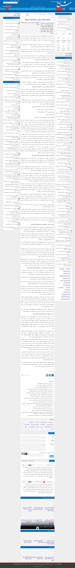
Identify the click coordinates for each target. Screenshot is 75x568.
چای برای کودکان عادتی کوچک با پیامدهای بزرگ (13, 94)
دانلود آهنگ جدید (66, 271)
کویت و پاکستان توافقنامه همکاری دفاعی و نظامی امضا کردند (11, 228)
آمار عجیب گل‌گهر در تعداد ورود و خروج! (27, 541)
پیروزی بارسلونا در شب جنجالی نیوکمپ (11, 111)
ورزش (54, 9)
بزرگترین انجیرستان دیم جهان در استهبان (27, 557)
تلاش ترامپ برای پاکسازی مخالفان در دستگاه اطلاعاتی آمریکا (12, 127)
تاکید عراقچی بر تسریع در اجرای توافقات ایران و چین (64, 189)
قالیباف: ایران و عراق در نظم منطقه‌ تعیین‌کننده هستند (65, 238)
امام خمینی (50, 422)
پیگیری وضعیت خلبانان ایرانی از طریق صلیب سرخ (38, 508)
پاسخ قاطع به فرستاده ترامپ (65, 179)
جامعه (26, 9)
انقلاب (37, 426)
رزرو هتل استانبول (66, 278)
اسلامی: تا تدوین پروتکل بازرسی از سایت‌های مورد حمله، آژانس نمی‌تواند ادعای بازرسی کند (64, 160)
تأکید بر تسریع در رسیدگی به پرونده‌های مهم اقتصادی (64, 166)
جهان (64, 9)
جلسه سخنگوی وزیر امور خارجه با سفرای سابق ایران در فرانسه (64, 248)
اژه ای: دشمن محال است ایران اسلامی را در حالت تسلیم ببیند (64, 186)
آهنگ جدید (61, 287)
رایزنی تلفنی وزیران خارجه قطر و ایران (63, 229)
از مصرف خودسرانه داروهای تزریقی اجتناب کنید (12, 91)
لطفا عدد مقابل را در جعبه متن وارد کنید (46, 452)
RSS (18, 0)
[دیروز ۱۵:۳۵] (48, 515)
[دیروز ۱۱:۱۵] (26, 535)
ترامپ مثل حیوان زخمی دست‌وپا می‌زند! (11, 139)
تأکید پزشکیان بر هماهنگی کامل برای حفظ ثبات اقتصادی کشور (64, 196)
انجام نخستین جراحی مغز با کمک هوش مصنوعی (11, 88)
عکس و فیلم (18, 9)
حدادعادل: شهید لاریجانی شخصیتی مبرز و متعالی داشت (64, 75)
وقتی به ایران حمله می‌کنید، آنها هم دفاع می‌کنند (11, 84)
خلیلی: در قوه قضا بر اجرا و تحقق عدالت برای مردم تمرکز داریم (64, 264)
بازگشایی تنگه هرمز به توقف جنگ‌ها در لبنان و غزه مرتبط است (64, 62)
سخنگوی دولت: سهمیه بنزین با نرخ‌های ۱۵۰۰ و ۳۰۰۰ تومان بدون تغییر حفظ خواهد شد (64, 242)
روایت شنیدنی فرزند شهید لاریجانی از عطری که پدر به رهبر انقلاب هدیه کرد (12, 38)
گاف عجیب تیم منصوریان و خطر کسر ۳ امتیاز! (11, 27)
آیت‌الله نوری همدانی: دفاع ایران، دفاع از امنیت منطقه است (64, 113)
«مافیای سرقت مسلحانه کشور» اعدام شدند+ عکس (64, 212)
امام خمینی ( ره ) (31, 426)
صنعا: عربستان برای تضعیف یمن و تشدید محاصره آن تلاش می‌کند (12, 148)
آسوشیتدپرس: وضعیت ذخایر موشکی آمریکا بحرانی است (12, 172)
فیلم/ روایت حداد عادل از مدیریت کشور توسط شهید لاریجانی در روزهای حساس (11, 175)
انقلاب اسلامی (26, 424)
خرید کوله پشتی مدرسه (65, 299)
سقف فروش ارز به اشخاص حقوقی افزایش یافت (12, 202)
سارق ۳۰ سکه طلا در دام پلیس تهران (11, 69)
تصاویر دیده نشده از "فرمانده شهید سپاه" (12, 24)
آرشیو (14, 0)
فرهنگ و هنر (30, 9)
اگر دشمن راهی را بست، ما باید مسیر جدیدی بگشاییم (64, 205)
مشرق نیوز (61, 3)
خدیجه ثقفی (42, 424)
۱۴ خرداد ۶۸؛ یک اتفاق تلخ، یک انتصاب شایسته (44, 387)
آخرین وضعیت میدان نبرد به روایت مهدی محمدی (65, 125)
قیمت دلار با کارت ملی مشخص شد (64, 16)
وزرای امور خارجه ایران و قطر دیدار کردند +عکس (64, 105)
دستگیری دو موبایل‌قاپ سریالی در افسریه (44, 527)
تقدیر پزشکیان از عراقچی (65, 90)
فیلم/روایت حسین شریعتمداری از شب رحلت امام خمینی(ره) (42, 396)
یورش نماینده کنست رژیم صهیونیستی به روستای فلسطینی (11, 154)
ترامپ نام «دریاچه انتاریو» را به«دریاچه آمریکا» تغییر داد (11, 157)
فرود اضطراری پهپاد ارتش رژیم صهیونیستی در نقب (13, 221)
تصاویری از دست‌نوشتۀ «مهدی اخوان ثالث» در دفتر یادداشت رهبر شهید (64, 138)
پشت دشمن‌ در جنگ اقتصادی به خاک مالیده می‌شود (64, 108)
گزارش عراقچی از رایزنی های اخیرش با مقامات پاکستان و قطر (64, 223)
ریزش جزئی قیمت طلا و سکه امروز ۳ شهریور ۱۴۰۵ (64, 28)
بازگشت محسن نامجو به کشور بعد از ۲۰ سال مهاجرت (27, 509)
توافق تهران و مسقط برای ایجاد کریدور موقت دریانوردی (64, 252)
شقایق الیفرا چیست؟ (14, 105)
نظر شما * (52, 444)
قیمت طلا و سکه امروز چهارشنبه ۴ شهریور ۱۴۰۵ (65, 18)
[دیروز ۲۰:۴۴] (48, 502)
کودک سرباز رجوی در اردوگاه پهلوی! (64, 132)
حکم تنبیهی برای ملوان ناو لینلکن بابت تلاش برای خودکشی (12, 215)
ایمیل (52, 440)
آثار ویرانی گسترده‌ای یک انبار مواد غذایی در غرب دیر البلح (11, 60)
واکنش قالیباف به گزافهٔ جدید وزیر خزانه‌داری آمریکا (65, 68)
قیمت (70, 14)
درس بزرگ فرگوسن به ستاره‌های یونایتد (11, 100)
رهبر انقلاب (31, 422)
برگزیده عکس (51, 547)
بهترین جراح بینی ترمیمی (65, 280)
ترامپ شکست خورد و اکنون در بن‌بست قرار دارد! (64, 130)
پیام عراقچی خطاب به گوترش (65, 111)
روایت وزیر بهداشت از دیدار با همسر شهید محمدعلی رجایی (64, 143)
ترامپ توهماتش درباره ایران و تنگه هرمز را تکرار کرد (11, 41)
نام (53, 437)
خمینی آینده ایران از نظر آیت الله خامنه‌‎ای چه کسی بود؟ (43, 408)
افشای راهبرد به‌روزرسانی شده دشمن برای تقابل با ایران (64, 81)
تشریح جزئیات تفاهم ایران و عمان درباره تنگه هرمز (64, 218)
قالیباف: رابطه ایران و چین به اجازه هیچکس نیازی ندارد (65, 149)
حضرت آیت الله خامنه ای (48, 426)
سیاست (67, 9)
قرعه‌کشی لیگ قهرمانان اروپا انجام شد (38, 541)
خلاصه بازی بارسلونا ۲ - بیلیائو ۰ (12, 110)
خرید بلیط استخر (67, 292)
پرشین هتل (68, 287)
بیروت (42, 426)
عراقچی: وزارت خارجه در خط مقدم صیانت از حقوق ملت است (65, 78)
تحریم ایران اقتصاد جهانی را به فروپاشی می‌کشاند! (11, 97)
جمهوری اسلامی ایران (35, 424)
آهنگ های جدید (67, 283)
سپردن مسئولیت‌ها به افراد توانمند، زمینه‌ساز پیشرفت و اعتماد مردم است (65, 176)
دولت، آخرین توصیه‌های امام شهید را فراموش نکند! (64, 202)
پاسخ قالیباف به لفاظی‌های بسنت (64, 221)
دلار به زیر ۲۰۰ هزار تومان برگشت (64, 23)
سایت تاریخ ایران (67, 273)
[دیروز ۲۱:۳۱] (48, 535)
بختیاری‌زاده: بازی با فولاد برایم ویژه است (11, 169)
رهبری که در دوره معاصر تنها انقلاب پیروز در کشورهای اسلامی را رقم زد (40, 389)
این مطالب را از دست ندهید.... (48, 498)
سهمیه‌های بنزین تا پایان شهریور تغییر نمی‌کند (64, 234)
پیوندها (10, 9)
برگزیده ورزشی (51, 531)
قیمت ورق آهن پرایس (66, 294)
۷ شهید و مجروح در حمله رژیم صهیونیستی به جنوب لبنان (13, 212)
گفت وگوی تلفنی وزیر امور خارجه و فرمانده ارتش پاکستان (65, 226)
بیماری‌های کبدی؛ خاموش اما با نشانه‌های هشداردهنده (11, 75)
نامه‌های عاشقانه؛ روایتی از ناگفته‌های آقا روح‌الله (37, 20)
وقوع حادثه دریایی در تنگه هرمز (64, 122)
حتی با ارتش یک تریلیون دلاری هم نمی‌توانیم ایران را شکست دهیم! (12, 63)
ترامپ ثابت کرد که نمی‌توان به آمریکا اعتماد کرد (12, 102)
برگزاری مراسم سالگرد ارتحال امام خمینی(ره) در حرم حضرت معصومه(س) (39, 393)
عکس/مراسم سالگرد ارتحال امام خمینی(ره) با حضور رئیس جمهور (41, 400)
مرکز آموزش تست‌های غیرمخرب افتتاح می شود (64, 173)
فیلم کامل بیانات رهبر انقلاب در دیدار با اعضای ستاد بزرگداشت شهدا (40, 415)
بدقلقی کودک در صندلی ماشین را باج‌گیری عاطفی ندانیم (12, 114)
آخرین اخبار (17, 82)
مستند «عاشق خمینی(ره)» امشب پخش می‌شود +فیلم (43, 407)
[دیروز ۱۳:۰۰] (37, 552)
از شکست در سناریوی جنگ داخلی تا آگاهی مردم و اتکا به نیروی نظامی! (64, 231)
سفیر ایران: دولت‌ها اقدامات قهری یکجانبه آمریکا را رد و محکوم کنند (65, 215)
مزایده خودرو (67, 290)
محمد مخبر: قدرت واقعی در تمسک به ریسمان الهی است (64, 99)
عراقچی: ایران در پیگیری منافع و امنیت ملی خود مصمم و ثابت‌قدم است (64, 65)
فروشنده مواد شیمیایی (65, 297)
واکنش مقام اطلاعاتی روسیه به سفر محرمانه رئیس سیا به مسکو (12, 51)
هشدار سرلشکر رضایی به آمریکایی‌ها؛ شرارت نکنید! (64, 72)
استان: (69, 34)
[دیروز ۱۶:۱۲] (26, 502)
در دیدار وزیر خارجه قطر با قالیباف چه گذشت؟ (64, 88)
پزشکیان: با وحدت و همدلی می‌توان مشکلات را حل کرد (64, 163)
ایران (52, 429)
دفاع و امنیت (42, 9)
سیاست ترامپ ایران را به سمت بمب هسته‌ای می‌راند (12, 107)
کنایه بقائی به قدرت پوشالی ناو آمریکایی (63, 140)
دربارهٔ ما (4, 0)
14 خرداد (37, 422)
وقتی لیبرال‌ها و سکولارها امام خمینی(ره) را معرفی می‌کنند (42, 410)
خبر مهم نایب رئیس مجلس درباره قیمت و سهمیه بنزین (64, 255)
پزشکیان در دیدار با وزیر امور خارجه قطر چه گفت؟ (64, 84)
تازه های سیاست (68, 58)
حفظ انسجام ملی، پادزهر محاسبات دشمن (65, 181)
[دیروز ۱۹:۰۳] (48, 552)
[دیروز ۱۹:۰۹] (37, 502)
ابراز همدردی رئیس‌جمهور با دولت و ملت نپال (64, 102)
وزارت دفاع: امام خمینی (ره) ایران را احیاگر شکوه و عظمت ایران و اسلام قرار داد (38, 398)
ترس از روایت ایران (66, 60)
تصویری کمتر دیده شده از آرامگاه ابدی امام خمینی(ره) (43, 402)
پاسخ (23, 465)
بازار (7, 9)
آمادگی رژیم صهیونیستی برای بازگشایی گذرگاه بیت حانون (12, 78)
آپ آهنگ (68, 269)
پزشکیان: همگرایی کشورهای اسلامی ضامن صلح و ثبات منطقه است (64, 258)
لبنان (26, 426)
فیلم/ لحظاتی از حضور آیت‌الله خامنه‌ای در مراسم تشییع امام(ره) (41, 391)
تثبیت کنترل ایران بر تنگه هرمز (64, 127)
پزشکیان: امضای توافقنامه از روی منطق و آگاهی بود (64, 261)
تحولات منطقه (59, 9)
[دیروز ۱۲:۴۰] (26, 515)
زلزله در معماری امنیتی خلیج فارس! (64, 169)
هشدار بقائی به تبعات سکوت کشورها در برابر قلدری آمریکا (64, 245)
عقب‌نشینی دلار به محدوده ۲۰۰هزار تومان (64, 25)
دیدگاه (14, 9)
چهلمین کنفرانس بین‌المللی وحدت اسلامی (37, 557)
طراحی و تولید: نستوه (37, 566)
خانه (70, 9)
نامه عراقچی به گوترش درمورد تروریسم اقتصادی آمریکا (64, 156)
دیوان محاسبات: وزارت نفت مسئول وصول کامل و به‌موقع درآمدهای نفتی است (64, 199)
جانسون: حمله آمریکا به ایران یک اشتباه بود (11, 67)
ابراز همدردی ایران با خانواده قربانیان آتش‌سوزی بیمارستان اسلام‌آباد (64, 152)
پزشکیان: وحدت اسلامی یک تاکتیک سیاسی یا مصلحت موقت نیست (65, 120)
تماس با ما (9, 0)
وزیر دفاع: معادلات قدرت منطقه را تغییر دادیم (11, 193)
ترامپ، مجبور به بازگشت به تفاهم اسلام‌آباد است (65, 193)
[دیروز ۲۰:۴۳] (37, 535)
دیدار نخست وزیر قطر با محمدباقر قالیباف (12, 199)
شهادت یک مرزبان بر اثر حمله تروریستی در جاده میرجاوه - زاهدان (49, 509)
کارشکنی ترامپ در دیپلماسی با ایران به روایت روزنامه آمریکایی (11, 145)
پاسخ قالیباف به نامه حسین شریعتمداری (63, 184)
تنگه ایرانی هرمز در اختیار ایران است (63, 171)
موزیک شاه (62, 269)
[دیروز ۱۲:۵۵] (37, 515)
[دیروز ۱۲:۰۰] (26, 552)
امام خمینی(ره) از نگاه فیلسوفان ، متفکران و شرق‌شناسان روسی (41, 394)
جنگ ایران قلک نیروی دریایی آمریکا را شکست (12, 167)
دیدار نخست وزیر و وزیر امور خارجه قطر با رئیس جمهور (49, 558)
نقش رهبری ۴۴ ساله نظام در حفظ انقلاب (45, 383)
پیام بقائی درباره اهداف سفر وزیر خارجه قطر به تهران (64, 146)
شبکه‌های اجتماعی (49, 9)
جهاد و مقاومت (36, 9)
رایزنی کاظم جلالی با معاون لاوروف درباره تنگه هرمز (64, 93)
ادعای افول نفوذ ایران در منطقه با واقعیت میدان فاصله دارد (64, 135)
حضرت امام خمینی (50, 424)
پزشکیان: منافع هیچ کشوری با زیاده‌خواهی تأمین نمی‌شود (66, 96)
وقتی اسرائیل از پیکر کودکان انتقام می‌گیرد (12, 130)
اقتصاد (23, 9)
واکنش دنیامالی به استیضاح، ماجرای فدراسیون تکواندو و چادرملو (48, 542)
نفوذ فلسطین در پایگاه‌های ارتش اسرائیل (11, 123)
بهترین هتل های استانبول (65, 276)
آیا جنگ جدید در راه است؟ (13, 36)
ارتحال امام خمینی (43, 422)
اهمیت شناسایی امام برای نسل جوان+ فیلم (45, 385)
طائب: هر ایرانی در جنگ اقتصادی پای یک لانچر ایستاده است (64, 117)
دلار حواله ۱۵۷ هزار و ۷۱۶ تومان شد (63, 21)
